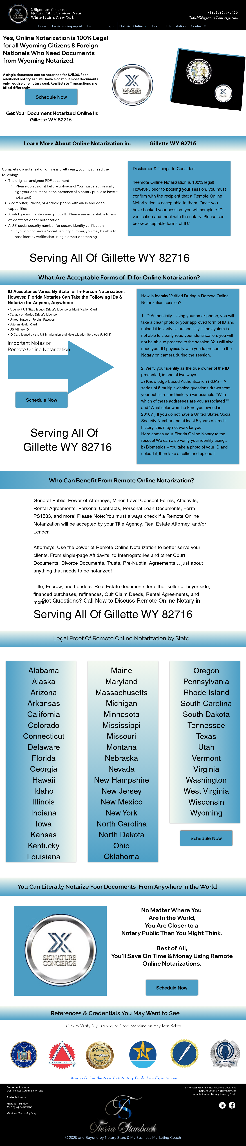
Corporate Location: (18, 1087)
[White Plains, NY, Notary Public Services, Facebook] (232, 1105)
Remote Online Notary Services (217, 1090)
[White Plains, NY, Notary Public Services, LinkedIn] (222, 1105)
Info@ (194, 18)
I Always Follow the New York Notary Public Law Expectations (123, 1078)
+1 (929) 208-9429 (223, 12)
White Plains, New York (52, 17)
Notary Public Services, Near (56, 13)
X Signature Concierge (49, 9)
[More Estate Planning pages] (113, 26)
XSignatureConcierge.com (218, 18)
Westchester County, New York (24, 1090)
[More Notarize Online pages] (146, 26)
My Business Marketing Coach (155, 1137)
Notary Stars (115, 1137)
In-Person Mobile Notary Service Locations (210, 1087)
